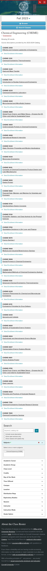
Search (8, 425)
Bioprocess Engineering (11, 159)
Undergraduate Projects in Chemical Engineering (20, 127)
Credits (6, 473)
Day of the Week (9, 477)
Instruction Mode (10, 510)
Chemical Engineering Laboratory (14, 93)
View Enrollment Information (13, 53)
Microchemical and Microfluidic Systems (16, 103)
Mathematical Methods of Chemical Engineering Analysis (22, 272)
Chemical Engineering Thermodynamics (17, 61)
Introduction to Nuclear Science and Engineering (20, 82)
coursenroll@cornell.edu (20, 543)
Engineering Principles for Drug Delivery (17, 306)
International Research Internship (14, 138)
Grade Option (8, 514)
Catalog (4, 539)
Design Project (8, 182)
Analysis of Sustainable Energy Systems (17, 328)
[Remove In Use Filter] (38, 442)
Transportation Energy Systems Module (16, 349)
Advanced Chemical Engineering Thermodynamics (20, 283)
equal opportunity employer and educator (25, 561)
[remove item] (5, 451)
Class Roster (23, 12)
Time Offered (8, 481)
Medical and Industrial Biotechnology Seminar (19, 251)
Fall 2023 (23, 18)
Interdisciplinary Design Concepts (14, 206)
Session (6, 502)
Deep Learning (8, 383)
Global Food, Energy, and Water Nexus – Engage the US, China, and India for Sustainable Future (23, 115)
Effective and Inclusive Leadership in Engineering (20, 50)
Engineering (7, 36)
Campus (6, 485)
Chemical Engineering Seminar (13, 415)
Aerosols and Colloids (10, 317)
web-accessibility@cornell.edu (22, 555)
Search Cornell (40, 2)
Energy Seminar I (9, 240)
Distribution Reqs (10, 493)
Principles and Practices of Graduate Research (19, 394)
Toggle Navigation (44, 2)
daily (9, 534)
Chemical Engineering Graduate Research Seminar (20, 405)
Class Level (8, 469)
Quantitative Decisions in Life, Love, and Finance (19, 229)
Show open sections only (13, 436)
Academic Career (10, 461)
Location (7, 489)
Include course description (13, 434)
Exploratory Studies (10, 498)
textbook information (33, 539)
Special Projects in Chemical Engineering (17, 261)
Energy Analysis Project (11, 360)
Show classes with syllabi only (15, 439)
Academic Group (9, 465)
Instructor (7, 506)
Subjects (7, 442)
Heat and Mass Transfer (11, 71)
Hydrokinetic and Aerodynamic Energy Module (19, 338)
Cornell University (7, 565)
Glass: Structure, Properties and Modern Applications (21, 148)
